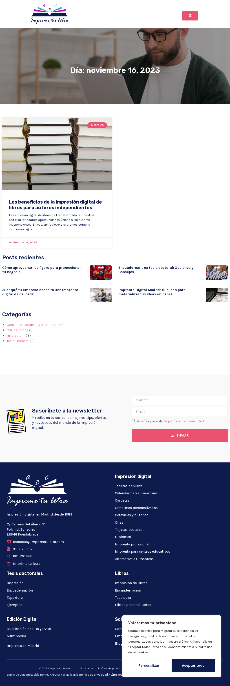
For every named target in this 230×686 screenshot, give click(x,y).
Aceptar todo (193, 665)
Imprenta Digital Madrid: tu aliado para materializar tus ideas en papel (152, 292)
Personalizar (149, 665)
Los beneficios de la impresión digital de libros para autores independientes (55, 204)
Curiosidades (17, 330)
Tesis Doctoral (18, 341)
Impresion (15, 335)
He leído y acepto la (169, 421)
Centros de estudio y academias (32, 325)
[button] (190, 15)
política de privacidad (186, 421)
